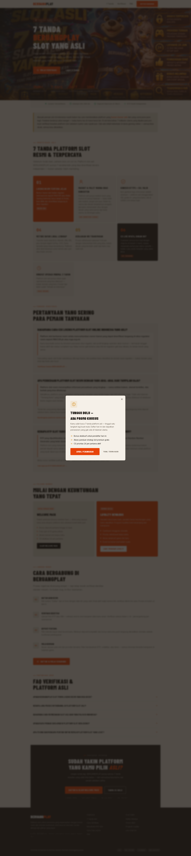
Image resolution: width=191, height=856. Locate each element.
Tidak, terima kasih (110, 452)
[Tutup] (122, 399)
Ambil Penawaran (85, 451)
